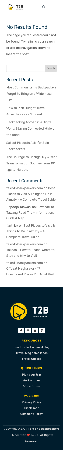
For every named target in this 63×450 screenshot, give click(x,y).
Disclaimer (31, 408)
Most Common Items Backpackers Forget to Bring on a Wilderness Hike (31, 93)
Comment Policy (31, 414)
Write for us (31, 386)
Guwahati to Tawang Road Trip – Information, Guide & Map (30, 212)
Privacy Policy (31, 402)
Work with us (31, 380)
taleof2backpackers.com (24, 188)
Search (51, 68)
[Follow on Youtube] (35, 330)
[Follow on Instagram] (28, 330)
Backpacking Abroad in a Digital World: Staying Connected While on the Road (31, 128)
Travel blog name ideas (32, 353)
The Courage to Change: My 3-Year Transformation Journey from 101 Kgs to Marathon (31, 163)
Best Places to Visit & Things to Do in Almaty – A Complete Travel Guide (31, 194)
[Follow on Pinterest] (42, 330)
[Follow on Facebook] (21, 330)
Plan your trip (31, 374)
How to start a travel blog (31, 347)
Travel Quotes (31, 358)
